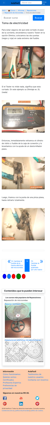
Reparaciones (31, 10)
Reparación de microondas (14, 13)
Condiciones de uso (8, 410)
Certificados (8, 380)
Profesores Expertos (12, 382)
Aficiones (21, 10)
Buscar (38, 17)
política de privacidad (22, 410)
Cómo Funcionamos (11, 374)
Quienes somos (9, 377)
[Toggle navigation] (4, 2)
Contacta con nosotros (38, 380)
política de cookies (37, 410)
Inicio (4, 10)
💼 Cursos (11, 10)
